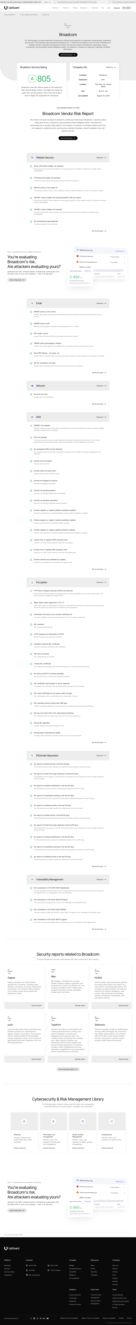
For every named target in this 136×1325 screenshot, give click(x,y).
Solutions (65, 8)
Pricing (75, 8)
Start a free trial (50, 93)
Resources (83, 8)
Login (108, 8)
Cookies (121, 1318)
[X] (31, 1318)
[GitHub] (40, 1318)
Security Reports (9, 15)
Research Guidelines (109, 1318)
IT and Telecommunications (29, 15)
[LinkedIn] (34, 1318)
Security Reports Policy (16, 1234)
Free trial (117, 8)
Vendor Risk (32, 1265)
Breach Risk (54, 1265)
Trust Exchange (55, 1270)
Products (55, 8)
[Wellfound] (44, 1318)
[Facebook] (37, 1318)
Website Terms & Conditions (69, 1318)
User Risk (32, 1270)
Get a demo (126, 8)
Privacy (129, 1318)
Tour (102, 8)
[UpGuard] (11, 7)
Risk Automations (34, 1275)
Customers (94, 8)
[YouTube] (48, 1318)
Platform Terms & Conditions (90, 1318)
